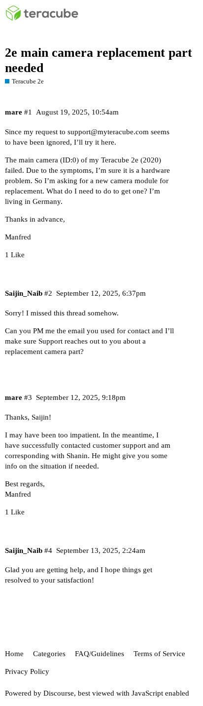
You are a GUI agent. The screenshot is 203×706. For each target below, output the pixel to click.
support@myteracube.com (108, 132)
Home (14, 654)
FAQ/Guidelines (99, 654)
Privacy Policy (27, 671)
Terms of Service (159, 654)
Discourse (58, 693)
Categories (49, 654)
